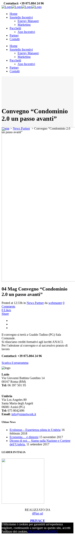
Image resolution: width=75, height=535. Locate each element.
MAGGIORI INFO (45, 531)
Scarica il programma (15, 362)
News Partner (35, 303)
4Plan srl (37, 513)
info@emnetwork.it (23, 414)
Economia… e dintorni (24, 437)
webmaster (55, 303)
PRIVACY (37, 520)
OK (30, 531)
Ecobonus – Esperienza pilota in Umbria (35, 430)
